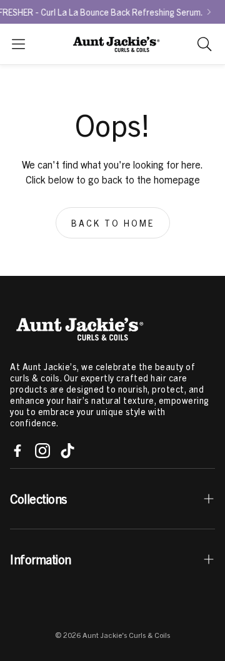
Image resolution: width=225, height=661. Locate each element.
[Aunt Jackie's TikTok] (67, 450)
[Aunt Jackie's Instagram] (42, 450)
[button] (18, 44)
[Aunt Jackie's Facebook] (17, 450)
